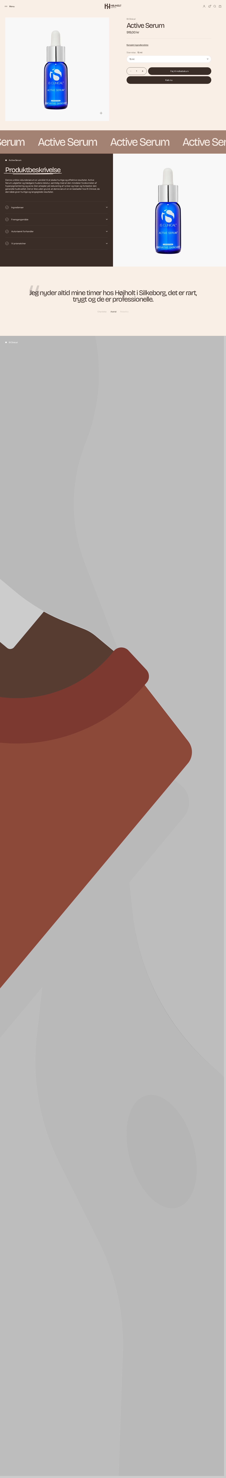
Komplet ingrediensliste (137, 45)
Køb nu (169, 80)
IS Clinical (131, 19)
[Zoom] (101, 113)
